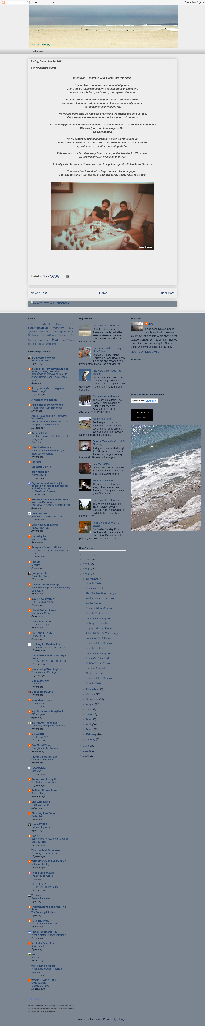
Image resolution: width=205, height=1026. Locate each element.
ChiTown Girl (39, 513)
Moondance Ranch (42, 700)
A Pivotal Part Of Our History (102, 633)
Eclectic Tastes (101, 464)
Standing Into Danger (44, 813)
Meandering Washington (46, 669)
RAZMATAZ (38, 768)
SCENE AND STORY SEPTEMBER (50, 505)
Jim (150, 324)
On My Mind (37, 816)
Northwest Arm (66, 335)
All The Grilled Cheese (43, 491)
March (90, 729)
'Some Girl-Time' (95, 673)
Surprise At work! (95, 668)
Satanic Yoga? (38, 391)
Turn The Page (40, 920)
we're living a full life (43, 965)
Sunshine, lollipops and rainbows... (49, 725)
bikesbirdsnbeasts (42, 447)
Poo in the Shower (40, 576)
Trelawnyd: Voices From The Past (48, 908)
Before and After (102, 418)
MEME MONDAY (40, 985)
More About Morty (40, 613)
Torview (36, 895)
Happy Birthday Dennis (99, 628)
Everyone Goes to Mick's (46, 547)
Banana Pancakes (41, 898)
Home (103, 293)
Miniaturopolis (40, 680)
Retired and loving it (43, 779)
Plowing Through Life (44, 756)
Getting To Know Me (97, 623)
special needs (34, 344)
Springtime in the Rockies (44, 748)
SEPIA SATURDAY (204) (44, 887)
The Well (36, 683)
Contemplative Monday (46, 327)
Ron (55, 339)
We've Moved (38, 474)
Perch (47, 340)
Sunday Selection (103, 480)
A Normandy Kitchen (44, 399)
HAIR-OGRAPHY (40, 360)
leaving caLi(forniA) (43, 599)
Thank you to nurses (42, 875)
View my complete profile (145, 351)
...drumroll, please (40, 827)
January (91, 739)
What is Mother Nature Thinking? (48, 935)
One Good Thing (41, 745)
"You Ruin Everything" (42, 602)
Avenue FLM (39, 433)
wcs (33, 954)
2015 (86, 564)
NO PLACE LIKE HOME (44, 923)
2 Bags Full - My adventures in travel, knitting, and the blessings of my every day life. (49, 371)
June (89, 714)
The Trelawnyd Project (43, 912)
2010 (86, 755)
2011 (86, 750)
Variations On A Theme (99, 638)
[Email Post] (67, 276)
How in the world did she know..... (48, 516)
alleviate (32, 324)
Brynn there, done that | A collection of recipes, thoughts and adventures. (49, 486)
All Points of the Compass (47, 404)
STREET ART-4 (39, 737)
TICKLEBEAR (39, 884)
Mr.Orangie (51, 335)
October (91, 694)
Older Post (167, 293)
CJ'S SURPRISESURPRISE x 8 (48, 661)
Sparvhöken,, (38, 793)
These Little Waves (42, 873)
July (88, 709)
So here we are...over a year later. (49, 647)
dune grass (45, 331)
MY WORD (37, 734)
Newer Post (39, 293)
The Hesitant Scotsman (45, 850)
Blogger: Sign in (41, 467)
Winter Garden (94, 603)
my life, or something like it (47, 711)
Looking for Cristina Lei (45, 644)
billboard (46, 324)
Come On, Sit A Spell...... (99, 658)
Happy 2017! (38, 635)
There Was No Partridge (44, 672)
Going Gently (39, 573)
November (32, 340)
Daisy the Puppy (40, 624)
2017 (86, 554)
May (89, 719)
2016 (86, 559)
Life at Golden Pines (43, 610)
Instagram (37, 51)
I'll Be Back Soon (40, 804)
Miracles (35, 564)
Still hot (35, 957)
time (54, 344)
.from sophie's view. (43, 357)
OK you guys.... (39, 714)
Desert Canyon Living (44, 524)
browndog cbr (40, 472)
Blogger (36, 462)
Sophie (71, 340)
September (92, 699)
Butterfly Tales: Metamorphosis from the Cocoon (50, 501)
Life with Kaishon (41, 621)
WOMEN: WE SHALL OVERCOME (44, 981)
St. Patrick (46, 344)
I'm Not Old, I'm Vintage (45, 584)
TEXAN (35, 835)
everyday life (39, 536)
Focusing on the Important (45, 853)
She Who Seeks (41, 802)
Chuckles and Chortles (43, 759)
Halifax (71, 331)
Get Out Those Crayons (99, 663)
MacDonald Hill (36, 335)
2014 (86, 569)
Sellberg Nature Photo (44, 790)
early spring (59, 331)
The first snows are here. (44, 782)
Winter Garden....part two (100, 598)
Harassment (37, 703)
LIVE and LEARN (41, 633)
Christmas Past (94, 588)
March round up (39, 539)
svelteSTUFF (39, 824)
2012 (86, 745)
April (89, 724)
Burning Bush (65, 324)
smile (64, 340)
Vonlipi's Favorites (42, 943)
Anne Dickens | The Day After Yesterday (49, 417)
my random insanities (44, 722)
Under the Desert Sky (44, 932)
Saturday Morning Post (99, 618)
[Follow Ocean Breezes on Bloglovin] (144, 402)
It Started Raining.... (41, 864)
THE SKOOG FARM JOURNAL (49, 861)
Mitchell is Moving (42, 692)
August (90, 704)
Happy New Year (40, 527)
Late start (36, 770)
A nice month (38, 946)
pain (41, 340)
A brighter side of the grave (47, 388)
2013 (86, 574)
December (92, 579)
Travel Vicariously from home (46, 407)
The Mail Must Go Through (101, 593)
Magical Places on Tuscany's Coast (48, 656)
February (91, 734)
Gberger (36, 562)
